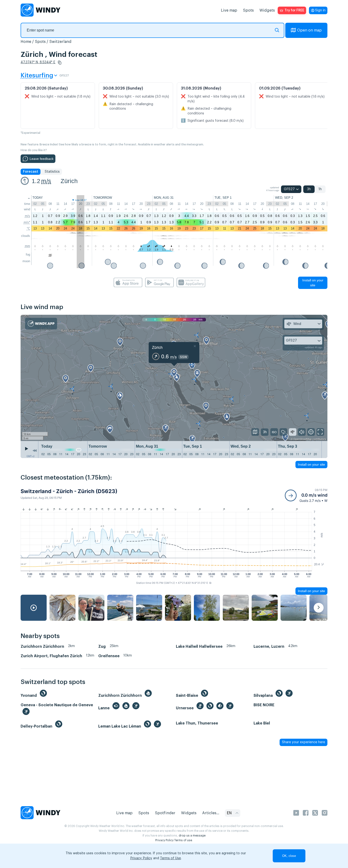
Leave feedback (42, 159)
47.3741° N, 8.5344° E (38, 62)
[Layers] (255, 432)
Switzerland (60, 42)
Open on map (309, 30)
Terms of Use (170, 858)
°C (28, 228)
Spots (248, 10)
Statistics (52, 171)
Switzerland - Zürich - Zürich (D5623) (69, 491)
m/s (46, 181)
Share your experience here (303, 742)
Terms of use (183, 840)
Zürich (69, 181)
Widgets (267, 10)
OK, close (289, 856)
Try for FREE (294, 10)
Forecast (30, 171)
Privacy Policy (164, 840)
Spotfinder (165, 813)
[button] (59, 62)
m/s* (27, 222)
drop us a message (192, 835)
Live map (229, 10)
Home (26, 42)
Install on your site (312, 282)
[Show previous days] (34, 451)
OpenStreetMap (303, 439)
